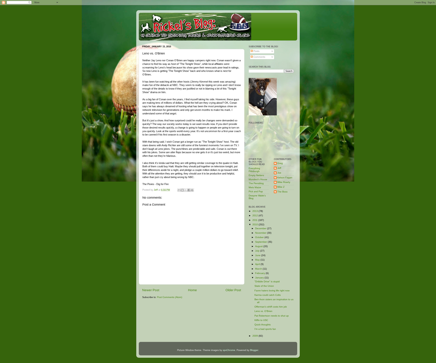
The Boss (282, 191)
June (258, 255)
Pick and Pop (256, 191)
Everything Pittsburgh (254, 169)
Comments (259, 57)
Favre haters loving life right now (272, 290)
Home (192, 290)
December (261, 228)
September (261, 242)
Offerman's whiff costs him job (270, 306)
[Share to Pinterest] (192, 190)
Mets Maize (255, 187)
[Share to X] (185, 190)
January (259, 277)
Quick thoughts (262, 324)
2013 (255, 211)
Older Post (233, 290)
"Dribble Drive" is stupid (267, 281)
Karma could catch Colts (267, 295)
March (259, 269)
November (261, 233)
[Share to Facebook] (189, 190)
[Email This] (179, 190)
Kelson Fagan (284, 177)
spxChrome (229, 350)
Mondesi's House (258, 179)
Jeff (279, 168)
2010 (255, 224)
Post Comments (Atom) (169, 297)
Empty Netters (256, 175)
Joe (279, 173)
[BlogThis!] (182, 190)
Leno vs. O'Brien (263, 311)
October (259, 237)
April (258, 264)
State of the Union (264, 286)
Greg (280, 163)
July (257, 250)
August (259, 246)
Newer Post (150, 290)
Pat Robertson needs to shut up (271, 315)
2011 (255, 220)
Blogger (254, 350)
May (257, 260)
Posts (256, 51)
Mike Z (281, 187)
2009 (255, 336)
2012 (255, 215)
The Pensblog (256, 183)
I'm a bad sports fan (265, 329)
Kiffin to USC (261, 320)
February (260, 273)
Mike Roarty (283, 182)
